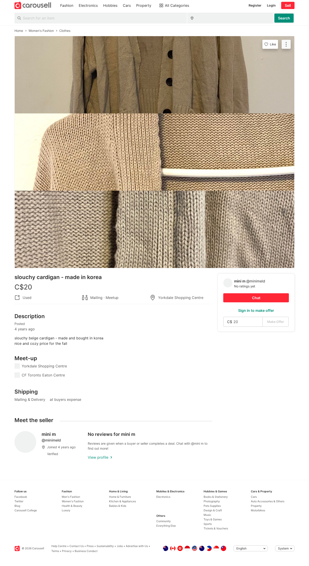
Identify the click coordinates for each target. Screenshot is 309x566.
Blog (17, 505)
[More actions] (286, 44)
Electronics (163, 496)
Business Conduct (86, 551)
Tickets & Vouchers (216, 528)
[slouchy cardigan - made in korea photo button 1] (154, 74)
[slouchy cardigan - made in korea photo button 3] (154, 229)
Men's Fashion (71, 496)
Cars (254, 496)
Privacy (67, 551)
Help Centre (59, 546)
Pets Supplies (212, 505)
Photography (212, 501)
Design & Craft (213, 510)
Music (207, 515)
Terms (55, 551)
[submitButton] (284, 18)
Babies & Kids (117, 505)
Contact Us (76, 546)
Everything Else (166, 525)
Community (163, 521)
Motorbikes (258, 510)
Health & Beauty (72, 505)
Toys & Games (213, 519)
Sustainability (105, 546)
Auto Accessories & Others (267, 501)
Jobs (120, 546)
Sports (208, 524)
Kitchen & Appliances (122, 501)
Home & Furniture (120, 496)
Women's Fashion (73, 501)
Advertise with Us (137, 546)
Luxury (66, 510)
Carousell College (25, 510)
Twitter (18, 501)
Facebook (20, 496)
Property (256, 505)
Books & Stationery (216, 496)
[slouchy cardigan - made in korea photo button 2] (154, 152)
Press (90, 546)
